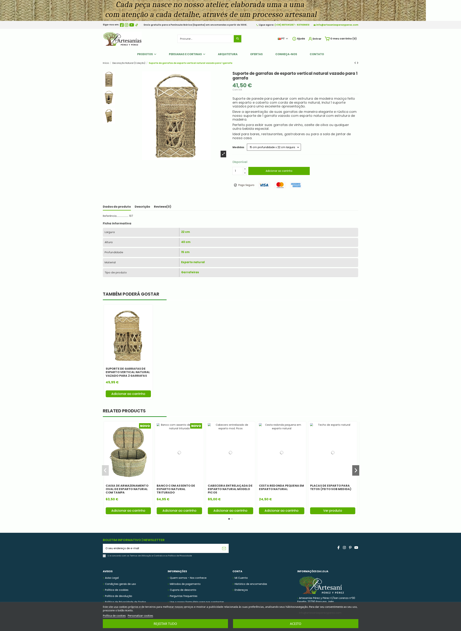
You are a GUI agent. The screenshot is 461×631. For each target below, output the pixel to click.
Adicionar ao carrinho (279, 171)
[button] (229, 519)
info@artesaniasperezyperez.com (337, 24)
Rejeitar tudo (165, 623)
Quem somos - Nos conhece (188, 578)
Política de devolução (118, 596)
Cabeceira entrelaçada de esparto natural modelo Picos (230, 489)
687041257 (288, 24)
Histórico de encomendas (251, 584)
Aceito (295, 623)
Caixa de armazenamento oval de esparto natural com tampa (127, 489)
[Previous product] (355, 63)
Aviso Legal (112, 578)
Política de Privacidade (180, 555)
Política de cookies (116, 590)
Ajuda (300, 38)
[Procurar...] (237, 38)
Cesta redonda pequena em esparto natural (281, 487)
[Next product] (357, 63)
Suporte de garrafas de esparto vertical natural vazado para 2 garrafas (128, 372)
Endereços (241, 590)
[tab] (162, 207)
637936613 (303, 24)
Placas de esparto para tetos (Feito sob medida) (331, 487)
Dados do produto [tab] (117, 207)
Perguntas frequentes (183, 596)
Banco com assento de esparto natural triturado (176, 489)
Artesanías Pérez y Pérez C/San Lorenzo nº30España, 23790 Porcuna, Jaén (326, 599)
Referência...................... (115, 216)
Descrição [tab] (142, 207)
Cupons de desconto (183, 590)
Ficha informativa (117, 223)
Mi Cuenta (241, 578)
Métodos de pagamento (185, 584)
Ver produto (332, 510)
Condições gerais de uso (120, 584)
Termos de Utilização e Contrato (146, 555)
